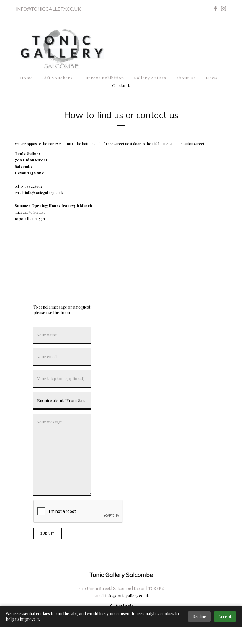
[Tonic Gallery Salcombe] (62, 47)
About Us (186, 77)
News (212, 77)
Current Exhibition (103, 77)
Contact (121, 85)
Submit (47, 533)
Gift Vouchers (57, 77)
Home (26, 77)
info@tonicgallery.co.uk (48, 9)
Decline (199, 616)
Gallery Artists (150, 77)
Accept (224, 616)
